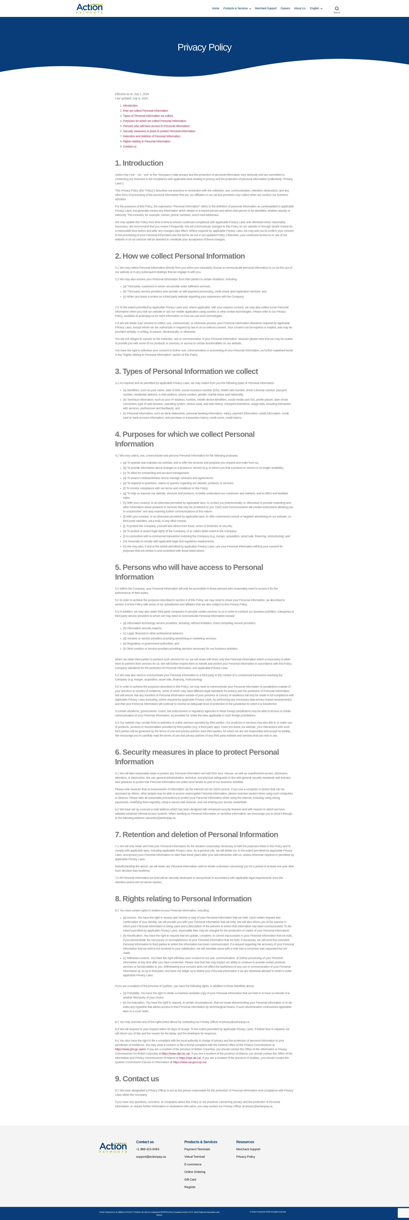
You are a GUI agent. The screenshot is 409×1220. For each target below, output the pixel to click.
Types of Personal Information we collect (148, 115)
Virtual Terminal (194, 1156)
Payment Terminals (197, 1149)
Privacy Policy (245, 1156)
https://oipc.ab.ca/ (190, 1057)
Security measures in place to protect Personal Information (159, 131)
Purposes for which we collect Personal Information (154, 121)
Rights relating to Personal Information (146, 141)
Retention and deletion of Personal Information (151, 136)
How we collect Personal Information (145, 110)
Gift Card (190, 1179)
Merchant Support (266, 8)
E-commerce (193, 1164)
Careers (285, 8)
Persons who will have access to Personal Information (156, 126)
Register (190, 1187)
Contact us (129, 146)
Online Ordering (195, 1172)
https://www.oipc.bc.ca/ (176, 1053)
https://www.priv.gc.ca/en (130, 1049)
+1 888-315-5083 (147, 1149)
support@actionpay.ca (151, 1156)
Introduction (130, 105)
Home (215, 8)
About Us (299, 8)
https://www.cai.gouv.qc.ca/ (189, 1062)
